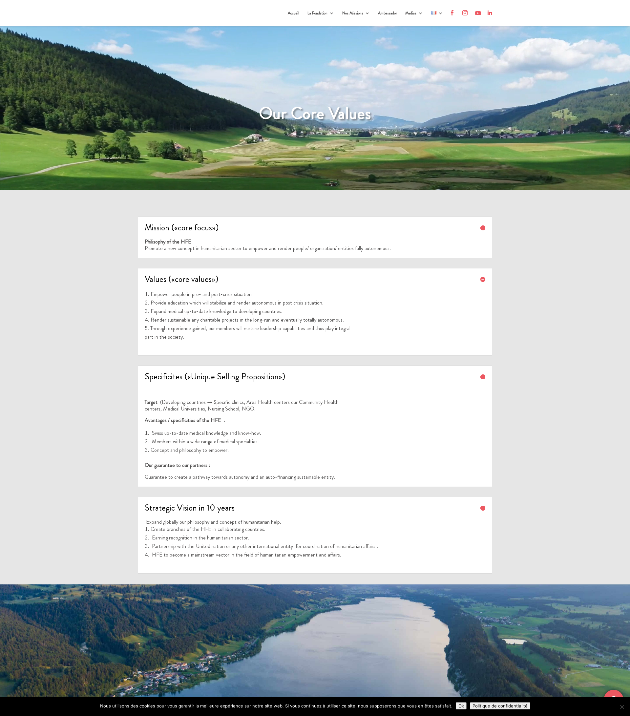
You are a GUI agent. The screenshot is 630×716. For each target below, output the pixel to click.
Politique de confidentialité (500, 705)
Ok (461, 705)
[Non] (622, 707)
